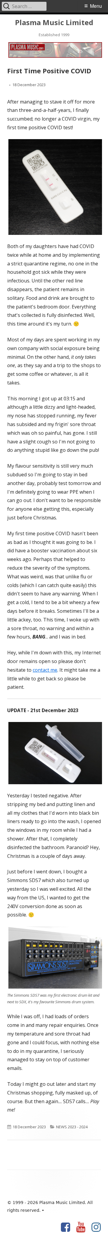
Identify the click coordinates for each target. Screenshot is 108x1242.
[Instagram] (96, 1227)
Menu (96, 5)
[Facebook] (65, 1227)
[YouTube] (81, 1227)
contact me (45, 670)
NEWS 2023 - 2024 (72, 1126)
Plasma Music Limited (54, 22)
